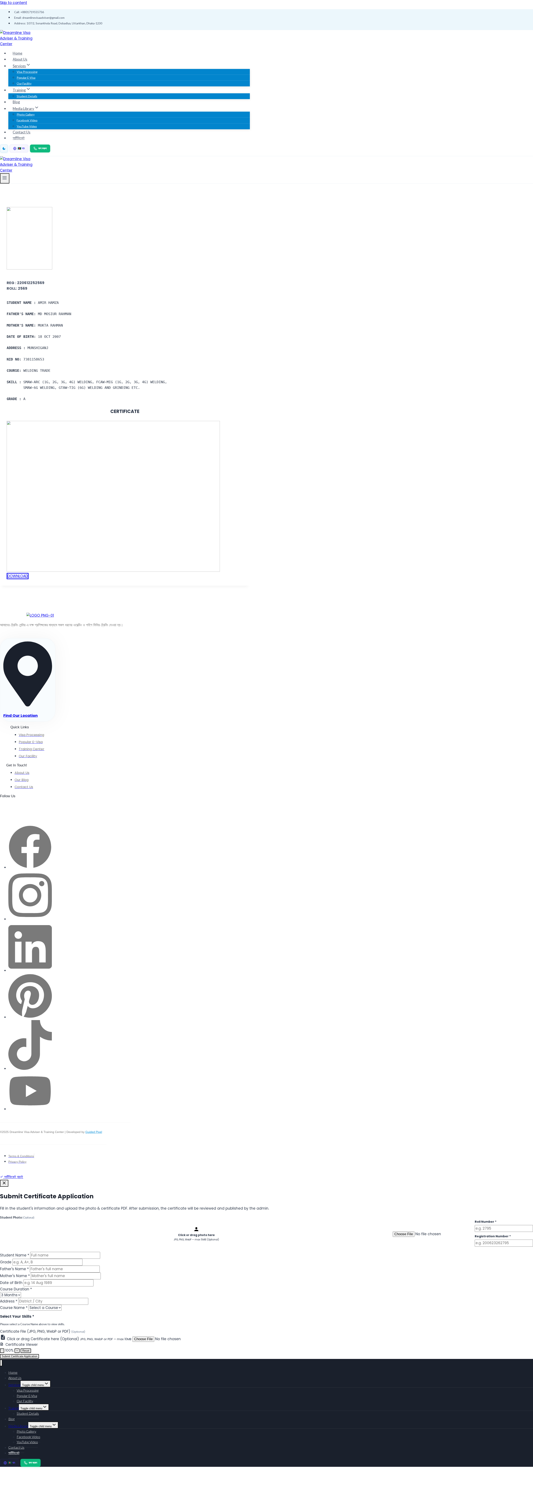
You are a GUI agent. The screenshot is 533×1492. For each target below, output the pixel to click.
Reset (25, 1350)
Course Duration (16, 1289)
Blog (16, 102)
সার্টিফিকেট (19, 138)
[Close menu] (1, 1363)
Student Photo (17, 1217)
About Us (20, 59)
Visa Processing (27, 72)
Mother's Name (15, 1275)
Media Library (18, 1426)
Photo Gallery (26, 114)
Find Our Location (20, 715)
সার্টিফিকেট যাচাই (13, 1176)
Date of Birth (11, 1282)
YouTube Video (27, 126)
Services (14, 1385)
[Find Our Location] (27, 704)
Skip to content (13, 2)
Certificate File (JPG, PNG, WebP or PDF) (42, 1331)
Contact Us (21, 132)
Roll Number (486, 1222)
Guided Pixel (93, 1132)
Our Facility (24, 83)
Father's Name (14, 1268)
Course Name (13, 1307)
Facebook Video (27, 120)
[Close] (4, 1183)
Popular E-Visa (26, 77)
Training (13, 1408)
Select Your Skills (17, 1316)
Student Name (14, 1255)
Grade (5, 1262)
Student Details (27, 96)
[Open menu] (4, 178)
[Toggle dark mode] (4, 148)
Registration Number (493, 1236)
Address (8, 1301)
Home (17, 53)
